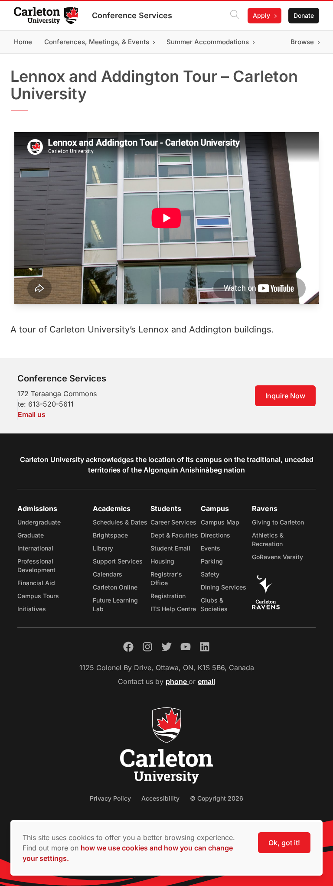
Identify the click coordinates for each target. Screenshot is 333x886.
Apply (261, 15)
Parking (212, 561)
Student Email (170, 548)
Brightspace (110, 535)
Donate (304, 15)
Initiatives (31, 608)
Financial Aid (36, 582)
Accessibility (160, 798)
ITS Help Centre (173, 608)
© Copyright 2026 (216, 798)
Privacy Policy (110, 798)
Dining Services (223, 587)
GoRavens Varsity (277, 556)
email (206, 681)
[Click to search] (234, 15)
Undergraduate (39, 522)
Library (103, 548)
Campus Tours (38, 595)
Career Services (173, 522)
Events (210, 548)
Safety (210, 574)
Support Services (118, 561)
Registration (168, 595)
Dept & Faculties (174, 535)
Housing (162, 561)
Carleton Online (115, 587)
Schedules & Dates (120, 522)
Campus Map (220, 522)
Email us (32, 414)
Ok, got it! (284, 842)
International (35, 548)
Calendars (107, 574)
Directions (215, 535)
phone (177, 681)
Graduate (30, 535)
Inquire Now (285, 395)
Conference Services (132, 15)
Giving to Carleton (278, 522)
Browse (302, 42)
